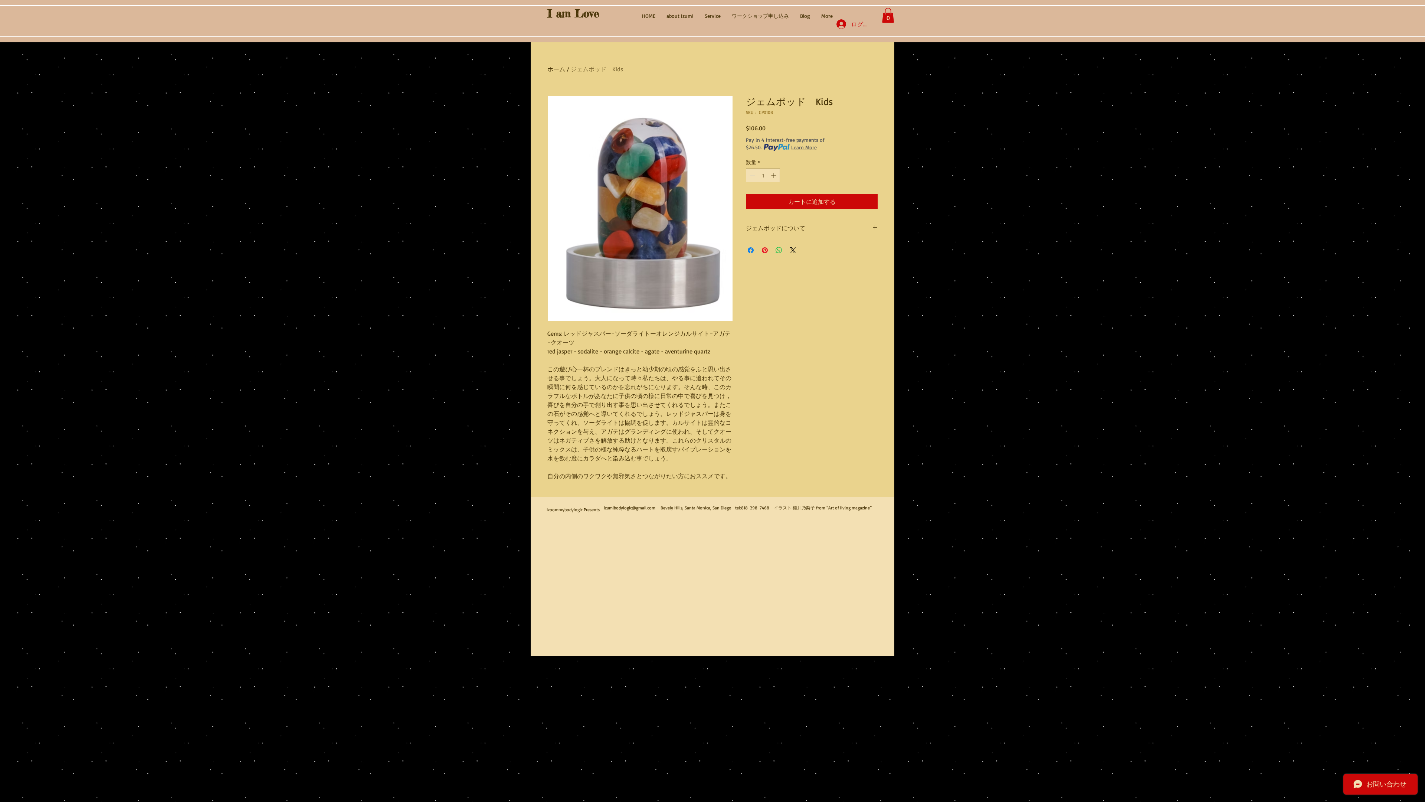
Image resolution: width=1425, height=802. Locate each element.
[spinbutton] (763, 175)
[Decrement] (751, 175)
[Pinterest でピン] (764, 250)
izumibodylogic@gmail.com (629, 508)
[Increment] (774, 175)
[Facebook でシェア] (750, 250)
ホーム (556, 69)
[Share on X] (793, 250)
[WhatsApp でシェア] (778, 250)
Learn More (804, 147)
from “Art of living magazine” (844, 508)
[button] (888, 15)
